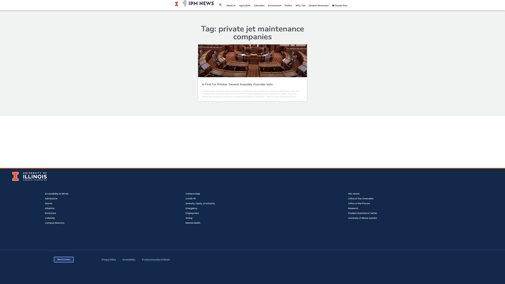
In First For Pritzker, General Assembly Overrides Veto (237, 84)
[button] (220, 5)
